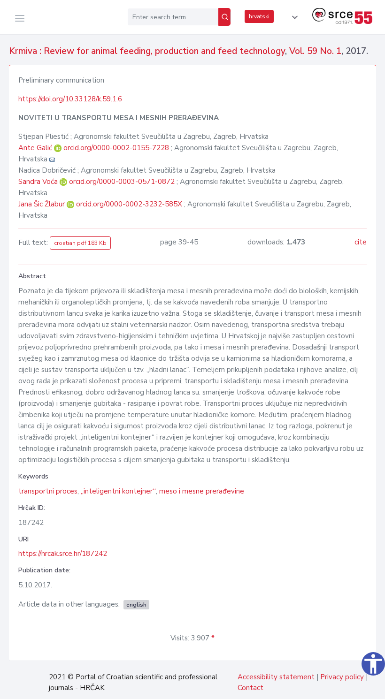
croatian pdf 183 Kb (80, 243)
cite (360, 242)
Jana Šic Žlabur (42, 204)
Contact (250, 687)
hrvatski (259, 16)
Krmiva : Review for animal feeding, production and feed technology (147, 51)
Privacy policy (342, 677)
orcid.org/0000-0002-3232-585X (129, 204)
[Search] (224, 17)
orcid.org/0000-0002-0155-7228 (116, 147)
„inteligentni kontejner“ (118, 491)
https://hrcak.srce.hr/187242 (62, 553)
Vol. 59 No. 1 (315, 51)
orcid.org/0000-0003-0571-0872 (122, 181)
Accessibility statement (276, 677)
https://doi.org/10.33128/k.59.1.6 (70, 99)
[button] (293, 17)
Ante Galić (36, 147)
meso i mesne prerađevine (201, 491)
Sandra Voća (39, 181)
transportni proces (47, 491)
